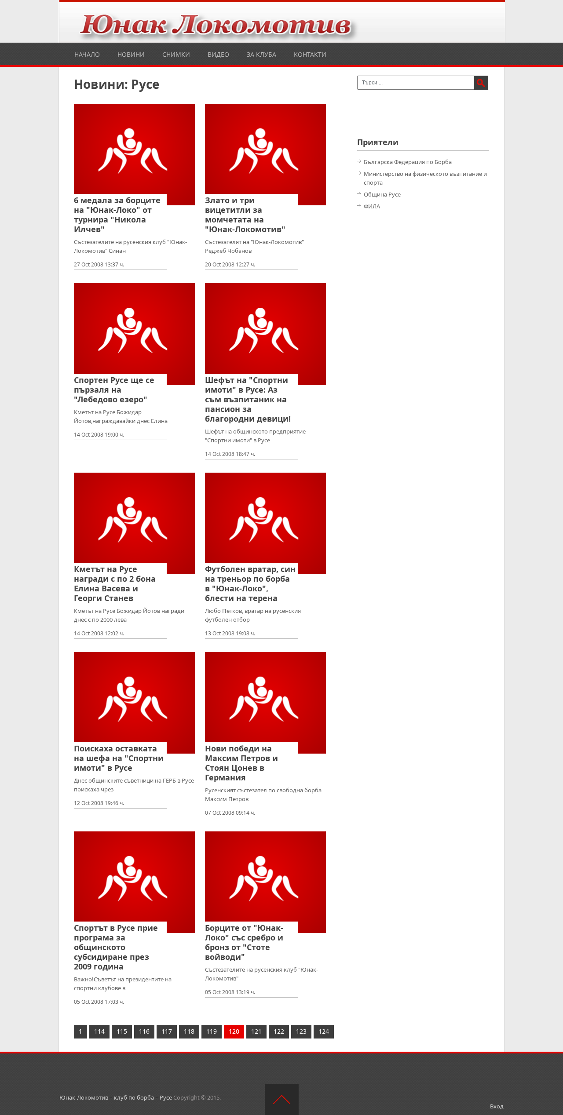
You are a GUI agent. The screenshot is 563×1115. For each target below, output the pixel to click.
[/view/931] (134, 154)
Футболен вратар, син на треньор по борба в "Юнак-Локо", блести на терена (250, 583)
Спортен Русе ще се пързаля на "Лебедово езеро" (114, 389)
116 (144, 1031)
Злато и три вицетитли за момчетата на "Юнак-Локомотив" (245, 214)
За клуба (261, 54)
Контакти (310, 54)
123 (301, 1031)
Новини (131, 54)
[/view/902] (134, 703)
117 (166, 1031)
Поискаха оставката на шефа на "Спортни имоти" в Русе (119, 758)
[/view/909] (134, 523)
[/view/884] (265, 882)
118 (189, 1031)
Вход (497, 1106)
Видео (218, 54)
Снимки (176, 54)
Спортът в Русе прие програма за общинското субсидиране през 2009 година (116, 947)
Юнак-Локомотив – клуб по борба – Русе (115, 1097)
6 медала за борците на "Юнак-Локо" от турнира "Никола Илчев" (117, 214)
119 (211, 1031)
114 (99, 1031)
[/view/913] (265, 334)
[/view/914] (134, 334)
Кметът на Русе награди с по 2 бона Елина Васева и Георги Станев (115, 583)
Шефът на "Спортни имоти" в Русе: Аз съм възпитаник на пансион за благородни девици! (248, 399)
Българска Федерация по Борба (408, 162)
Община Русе (382, 194)
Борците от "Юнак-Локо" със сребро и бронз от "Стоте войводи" (244, 942)
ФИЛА (372, 206)
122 (279, 1031)
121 (256, 1031)
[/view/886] (134, 882)
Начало (87, 54)
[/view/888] (265, 703)
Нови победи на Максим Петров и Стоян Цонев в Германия (241, 763)
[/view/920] (265, 154)
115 (122, 1031)
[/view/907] (265, 523)
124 (323, 1031)
